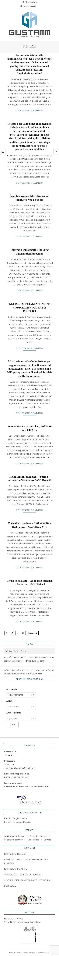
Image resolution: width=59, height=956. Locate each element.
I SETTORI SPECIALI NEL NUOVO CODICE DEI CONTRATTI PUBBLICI (30, 307)
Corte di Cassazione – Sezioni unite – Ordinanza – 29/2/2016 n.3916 (29, 525)
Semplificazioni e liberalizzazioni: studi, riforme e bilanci (30, 198)
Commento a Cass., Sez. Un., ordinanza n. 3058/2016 (29, 428)
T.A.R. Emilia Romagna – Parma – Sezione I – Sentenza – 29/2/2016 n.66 (29, 478)
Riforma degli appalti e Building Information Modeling (29, 251)
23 (23, 632)
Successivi (32, 632)
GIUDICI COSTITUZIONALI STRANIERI (22, 874)
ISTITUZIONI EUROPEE (15, 868)
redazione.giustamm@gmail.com (19, 768)
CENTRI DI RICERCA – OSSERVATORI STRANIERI (27, 880)
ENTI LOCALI (10, 885)
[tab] (29, 861)
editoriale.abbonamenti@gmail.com (24, 922)
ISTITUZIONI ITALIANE (15, 853)
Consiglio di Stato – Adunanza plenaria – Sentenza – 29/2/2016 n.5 (29, 582)
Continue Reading (29, 110)
